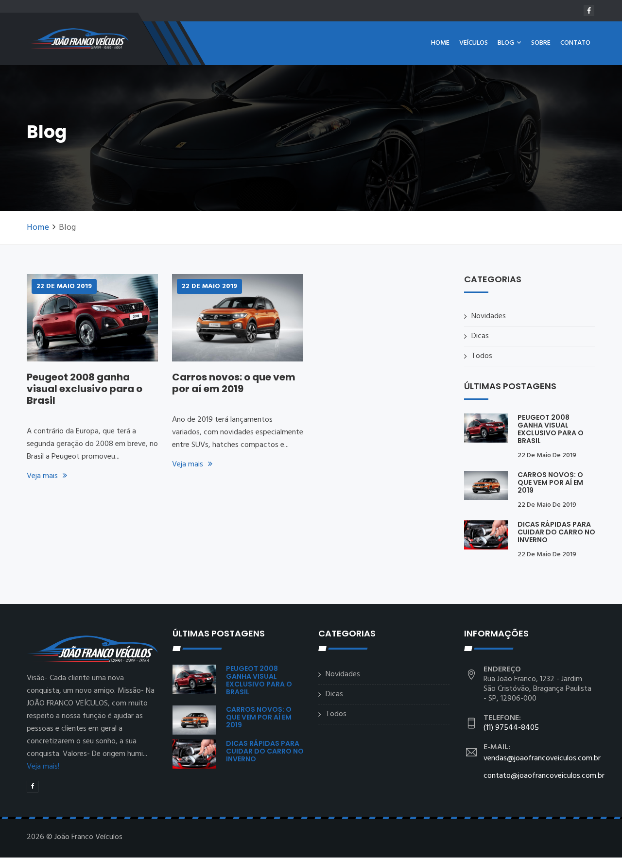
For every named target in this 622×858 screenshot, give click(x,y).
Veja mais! (43, 766)
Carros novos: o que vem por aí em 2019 (233, 382)
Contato (575, 43)
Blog (507, 43)
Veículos (473, 43)
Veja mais (42, 476)
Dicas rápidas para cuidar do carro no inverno (556, 532)
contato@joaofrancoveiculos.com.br (544, 776)
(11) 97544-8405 (511, 727)
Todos (481, 356)
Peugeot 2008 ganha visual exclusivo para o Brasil (84, 388)
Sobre (541, 43)
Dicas (480, 336)
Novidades (488, 316)
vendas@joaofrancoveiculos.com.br (542, 758)
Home (440, 43)
